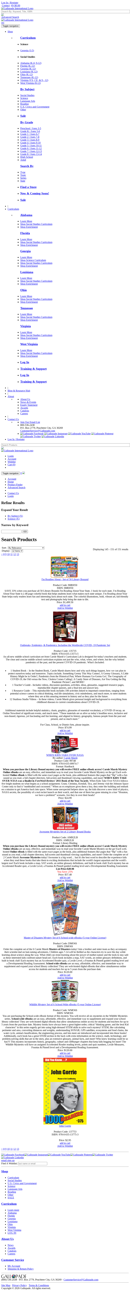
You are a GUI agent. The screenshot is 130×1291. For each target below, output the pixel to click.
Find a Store (28, 187)
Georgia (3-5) (27, 50)
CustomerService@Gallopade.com (37, 430)
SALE (11, 1197)
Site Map (5, 1285)
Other (23, 109)
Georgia (25, 251)
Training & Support (33, 368)
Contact (6, 5)
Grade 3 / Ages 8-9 (29, 139)
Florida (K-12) (27, 66)
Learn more (13, 1210)
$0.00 (15, 5)
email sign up (8, 1160)
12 (14, 554)
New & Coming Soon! (34, 193)
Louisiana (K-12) (29, 71)
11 (11, 554)
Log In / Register (9, 2)
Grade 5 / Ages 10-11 (31, 145)
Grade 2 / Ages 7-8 (29, 137)
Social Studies (27, 95)
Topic (23, 175)
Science (24, 98)
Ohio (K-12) (26, 74)
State (22, 180)
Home (11, 481)
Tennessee (26, 308)
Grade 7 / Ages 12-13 (31, 151)
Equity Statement (28, 405)
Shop (10, 31)
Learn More (26, 221)
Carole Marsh (71, 758)
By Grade (26, 122)
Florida (25, 233)
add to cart (65, 605)
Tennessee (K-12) (29, 77)
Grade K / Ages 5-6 (30, 131)
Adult (23, 159)
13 (17, 554)
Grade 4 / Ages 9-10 (30, 142)
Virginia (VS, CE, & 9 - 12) (34, 80)
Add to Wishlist (65, 608)
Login (11, 456)
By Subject (27, 89)
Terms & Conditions (39, 1285)
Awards (24, 407)
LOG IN (12, 1233)
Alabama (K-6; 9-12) (30, 63)
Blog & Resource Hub (19, 390)
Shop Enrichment (29, 227)
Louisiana (26, 272)
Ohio (23, 290)
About (11, 396)
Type (22, 172)
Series (23, 178)
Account (12, 459)
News (10, 1245)
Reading (24, 104)
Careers (24, 413)
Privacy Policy (19, 1285)
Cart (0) (11, 464)
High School (26, 157)
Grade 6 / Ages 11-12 (31, 148)
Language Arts (27, 101)
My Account (14, 1266)
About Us (25, 399)
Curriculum (28, 37)
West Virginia (29, 344)
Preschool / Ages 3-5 (30, 128)
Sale (23, 115)
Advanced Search (10, 17)
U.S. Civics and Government (34, 106)
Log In (24, 362)
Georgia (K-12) (28, 68)
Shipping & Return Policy (21, 1268)
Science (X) (14, 518)
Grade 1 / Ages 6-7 (29, 134)
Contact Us (13, 419)
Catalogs (24, 410)
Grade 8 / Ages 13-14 (31, 154)
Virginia (25, 326)
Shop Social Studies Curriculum (36, 224)
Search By (27, 166)
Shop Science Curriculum (33, 260)
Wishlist (12, 461)
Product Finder (15, 484)
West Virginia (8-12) (30, 83)
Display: (6, 550)
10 (8, 554)
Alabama (26, 215)
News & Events (28, 402)
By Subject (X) (15, 516)
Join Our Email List (30, 422)
